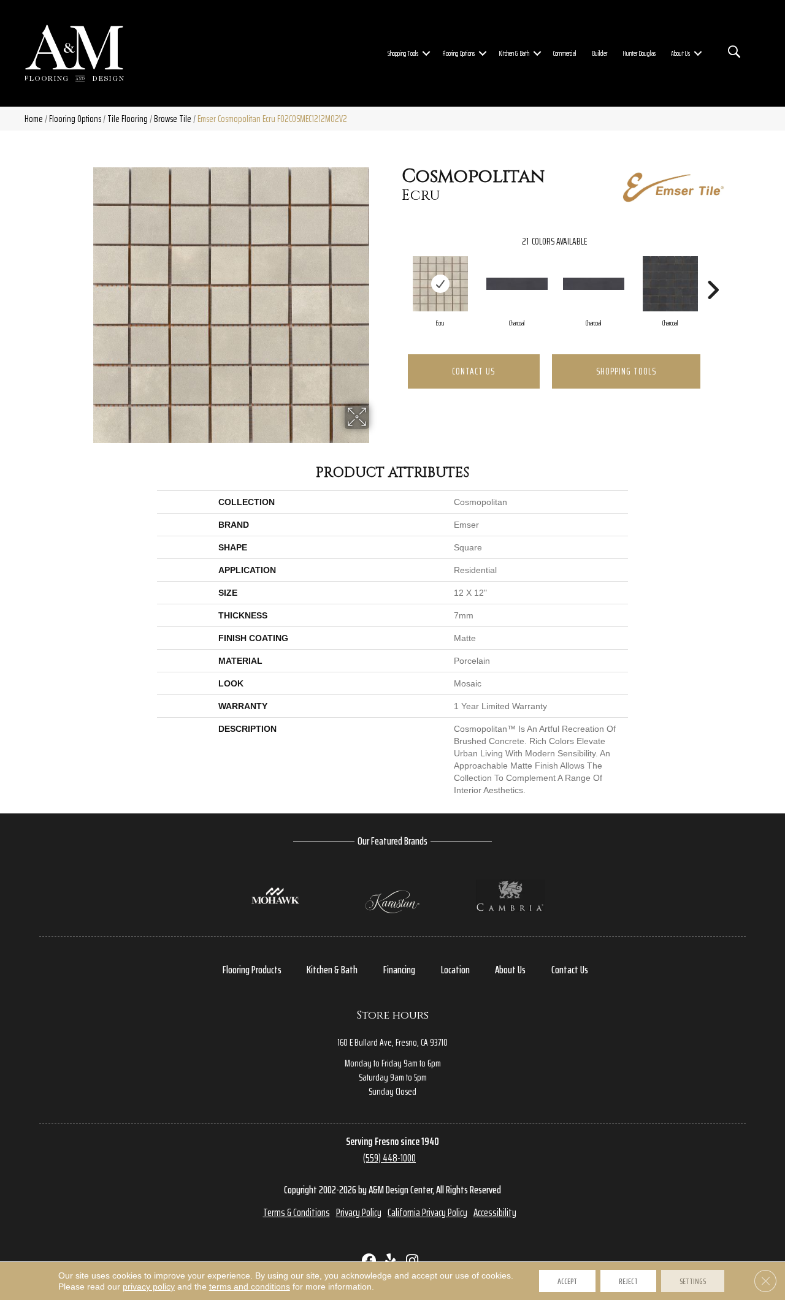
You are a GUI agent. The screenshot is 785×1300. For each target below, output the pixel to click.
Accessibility (494, 1212)
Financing (399, 969)
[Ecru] (440, 283)
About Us (680, 53)
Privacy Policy (358, 1212)
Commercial (564, 53)
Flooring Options (458, 53)
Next (712, 271)
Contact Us (473, 371)
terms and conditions (249, 1286)
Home (34, 118)
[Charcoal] (517, 284)
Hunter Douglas (639, 53)
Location (455, 969)
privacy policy (149, 1286)
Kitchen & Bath (514, 53)
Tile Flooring (127, 118)
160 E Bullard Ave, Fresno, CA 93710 (392, 1042)
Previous (395, 271)
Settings (693, 1281)
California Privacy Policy (427, 1212)
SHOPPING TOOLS (626, 371)
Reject (628, 1281)
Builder (599, 53)
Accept (567, 1281)
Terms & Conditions (296, 1212)
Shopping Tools (403, 53)
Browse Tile (172, 118)
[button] (426, 53)
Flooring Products (252, 969)
